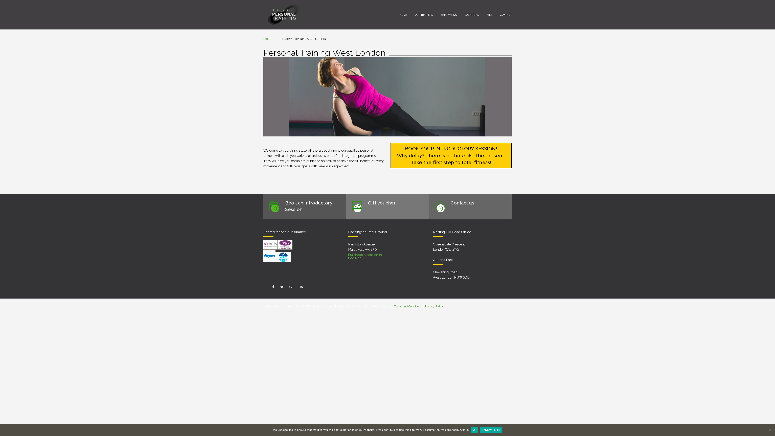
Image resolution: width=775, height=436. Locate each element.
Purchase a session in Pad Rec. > (365, 256)
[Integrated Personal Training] (331, 15)
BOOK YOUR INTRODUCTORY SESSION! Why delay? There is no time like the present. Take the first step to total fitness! (451, 155)
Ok (475, 429)
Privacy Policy (434, 306)
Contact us (462, 202)
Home (267, 38)
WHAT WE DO (449, 15)
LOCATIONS (472, 15)
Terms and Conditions (408, 306)
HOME (403, 15)
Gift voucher (382, 202)
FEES (489, 15)
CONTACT (506, 15)
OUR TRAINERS (424, 15)
